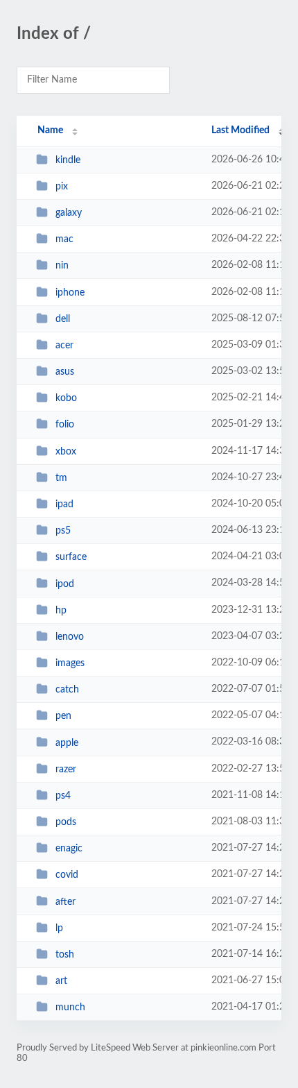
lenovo (69, 637)
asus (64, 372)
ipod (64, 583)
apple (66, 742)
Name (50, 130)
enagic (68, 848)
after (65, 901)
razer (65, 769)
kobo (66, 398)
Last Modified (240, 130)
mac (64, 239)
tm (61, 478)
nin (62, 266)
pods (65, 822)
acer (64, 345)
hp (61, 610)
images (70, 663)
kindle (67, 160)
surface (71, 557)
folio (64, 425)
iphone (70, 293)
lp (59, 928)
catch (67, 690)
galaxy (68, 213)
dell (62, 319)
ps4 (63, 796)
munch (70, 1007)
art (61, 981)
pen (63, 716)
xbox (65, 452)
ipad (64, 504)
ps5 (63, 531)
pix (61, 187)
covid (66, 875)
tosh (64, 955)
